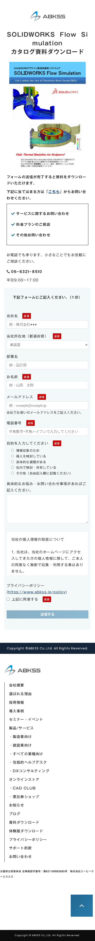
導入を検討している (31, 456)
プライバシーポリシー (28, 839)
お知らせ (16, 805)
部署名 (12, 356)
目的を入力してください (27, 443)
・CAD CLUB (22, 788)
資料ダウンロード (24, 822)
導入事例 (16, 711)
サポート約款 (20, 848)
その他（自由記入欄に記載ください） (44, 473)
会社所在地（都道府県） (27, 336)
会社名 (12, 316)
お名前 (12, 377)
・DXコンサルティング (29, 771)
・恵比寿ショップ (24, 797)
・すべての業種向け (26, 754)
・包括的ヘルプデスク (28, 762)
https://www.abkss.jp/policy (37, 592)
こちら (54, 192)
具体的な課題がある (31, 462)
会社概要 (16, 685)
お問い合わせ (20, 856)
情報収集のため (28, 450)
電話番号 (14, 423)
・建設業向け (20, 745)
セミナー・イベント (26, 719)
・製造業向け (20, 736)
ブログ (14, 814)
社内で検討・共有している (36, 467)
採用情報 (16, 702)
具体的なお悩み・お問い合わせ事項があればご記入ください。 (46, 487)
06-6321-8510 (26, 272)
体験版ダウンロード (26, 831)
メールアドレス (20, 397)
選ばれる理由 (20, 694)
